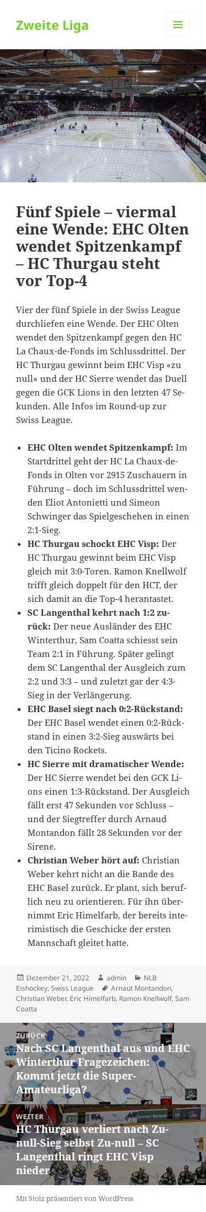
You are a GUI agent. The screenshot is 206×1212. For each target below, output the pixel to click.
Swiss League (72, 988)
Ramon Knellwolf (145, 998)
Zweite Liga (52, 24)
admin (116, 978)
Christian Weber (41, 998)
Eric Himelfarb (93, 998)
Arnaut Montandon (141, 988)
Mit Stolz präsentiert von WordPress (74, 1198)
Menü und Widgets (178, 36)
